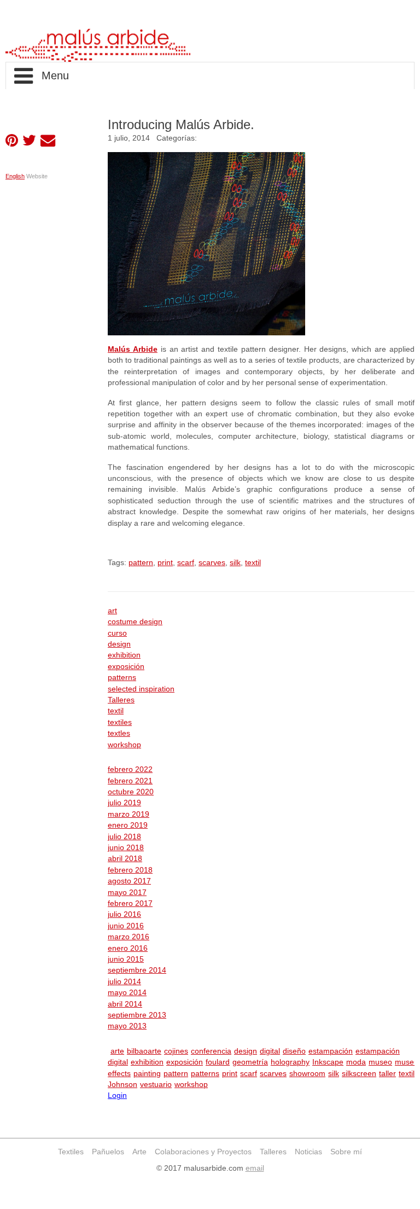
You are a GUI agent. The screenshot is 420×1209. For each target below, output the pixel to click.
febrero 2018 (130, 870)
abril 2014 (125, 1004)
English (15, 176)
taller (387, 1074)
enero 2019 (128, 825)
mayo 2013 (127, 1026)
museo (380, 1062)
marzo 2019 (128, 814)
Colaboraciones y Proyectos (203, 1152)
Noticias (308, 1152)
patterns (122, 677)
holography (290, 1062)
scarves (212, 563)
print (165, 563)
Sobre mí (346, 1152)
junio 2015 (126, 959)
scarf (185, 563)
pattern (141, 563)
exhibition (124, 655)
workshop (124, 745)
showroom (307, 1074)
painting (147, 1074)
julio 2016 (124, 914)
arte (117, 1051)
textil (253, 563)
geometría (250, 1062)
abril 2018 (125, 859)
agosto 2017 (129, 881)
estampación (330, 1051)
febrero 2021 (130, 781)
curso (117, 633)
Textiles (71, 1152)
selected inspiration (141, 689)
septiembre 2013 (137, 1015)
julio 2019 (124, 803)
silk (235, 563)
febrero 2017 (130, 903)
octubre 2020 (131, 792)
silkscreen (359, 1074)
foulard (218, 1062)
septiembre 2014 (137, 970)
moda (356, 1062)
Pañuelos (108, 1152)
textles (119, 733)
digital (270, 1051)
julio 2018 (124, 837)
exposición (126, 666)
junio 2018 (126, 848)
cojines (176, 1051)
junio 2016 (126, 926)
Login (117, 1095)
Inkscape (327, 1062)
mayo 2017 (127, 892)
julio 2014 (124, 982)
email (255, 1168)
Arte (139, 1152)
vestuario (156, 1084)
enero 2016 (128, 948)
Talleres (121, 700)
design (119, 644)
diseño (294, 1051)
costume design (135, 622)
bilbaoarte (144, 1051)
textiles (120, 722)
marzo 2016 (128, 937)
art (112, 611)
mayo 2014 (127, 993)
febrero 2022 (130, 769)
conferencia (211, 1051)
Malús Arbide (133, 349)
